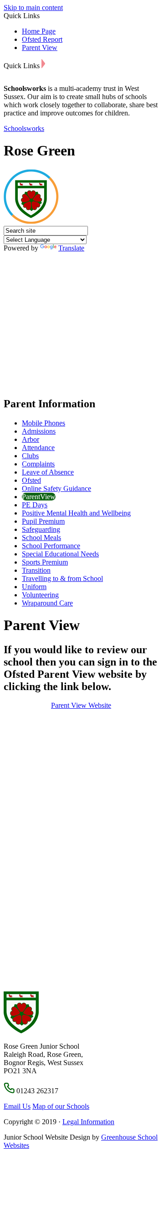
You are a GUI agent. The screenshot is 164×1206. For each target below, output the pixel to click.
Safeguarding (41, 529)
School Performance (51, 546)
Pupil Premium (43, 521)
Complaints (38, 464)
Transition (36, 570)
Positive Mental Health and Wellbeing (76, 513)
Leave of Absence (48, 472)
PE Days (34, 505)
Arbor (30, 439)
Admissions (39, 431)
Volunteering (40, 595)
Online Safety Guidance (56, 488)
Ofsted (31, 480)
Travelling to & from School (62, 578)
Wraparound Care (47, 603)
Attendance (38, 447)
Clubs (30, 456)
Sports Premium (45, 562)
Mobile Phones (43, 423)
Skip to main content (33, 7)
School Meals (41, 537)
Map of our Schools (60, 1106)
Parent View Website (81, 705)
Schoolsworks (24, 128)
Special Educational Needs (60, 554)
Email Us (17, 1106)
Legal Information (88, 1122)
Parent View (39, 47)
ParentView (39, 496)
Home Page (39, 31)
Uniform (34, 586)
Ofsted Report (42, 39)
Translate (71, 248)
